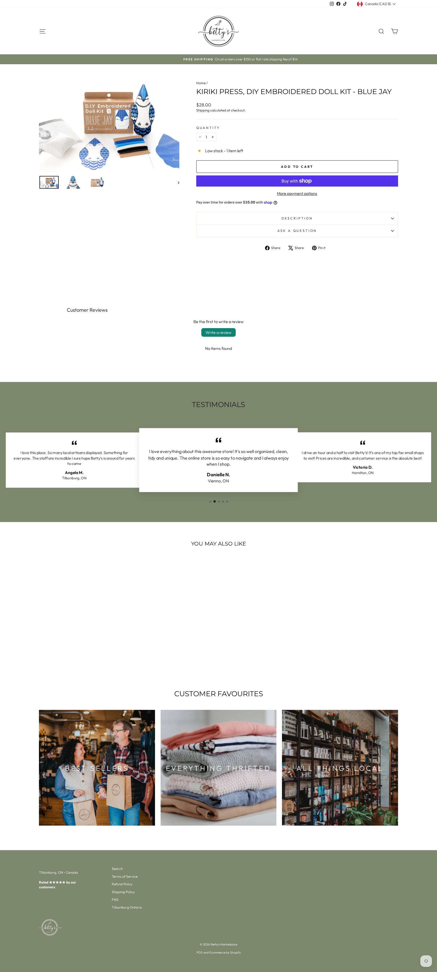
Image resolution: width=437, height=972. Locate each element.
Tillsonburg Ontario (127, 907)
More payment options (297, 193)
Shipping (202, 110)
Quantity (208, 128)
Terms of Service (125, 876)
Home (201, 83)
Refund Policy (122, 884)
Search (117, 868)
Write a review (218, 332)
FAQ (115, 899)
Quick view (82, 639)
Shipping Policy (123, 892)
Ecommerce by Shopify (225, 952)
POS (199, 952)
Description (297, 218)
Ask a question (297, 231)
